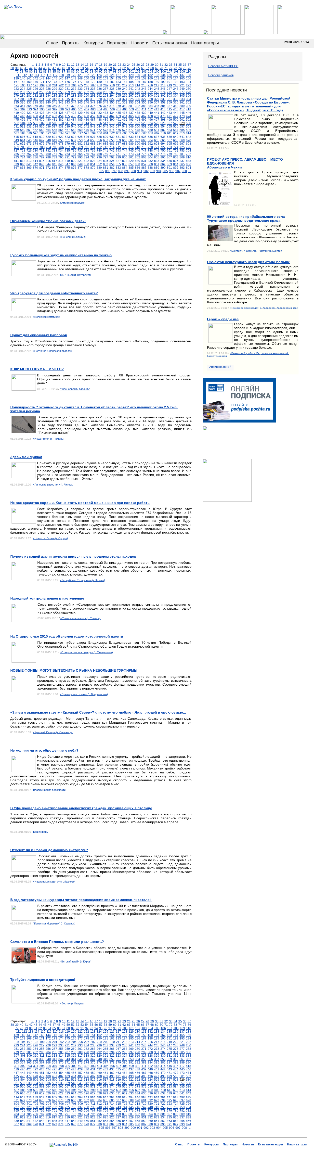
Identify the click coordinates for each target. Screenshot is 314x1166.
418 (188, 109)
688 (124, 143)
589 (29, 133)
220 (175, 85)
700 (23, 147)
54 (87, 68)
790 (61, 157)
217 (156, 85)
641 (182, 137)
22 (119, 64)
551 (143, 126)
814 (35, 161)
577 (131, 130)
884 (124, 167)
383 (143, 106)
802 (137, 157)
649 (54, 140)
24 (129, 64)
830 (137, 161)
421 (29, 113)
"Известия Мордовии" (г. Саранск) (54, 923)
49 (63, 68)
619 (41, 137)
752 (175, 150)
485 (80, 119)
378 (112, 106)
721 (156, 147)
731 (41, 150)
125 (105, 75)
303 (169, 95)
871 (41, 167)
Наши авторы (205, 42)
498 (163, 119)
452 (48, 116)
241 (131, 88)
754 (188, 150)
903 (152, 171)
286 (61, 95)
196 (23, 85)
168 (22, 82)
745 (131, 150)
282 (35, 95)
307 (16, 99)
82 (40, 71)
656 (99, 140)
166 (188, 78)
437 (131, 113)
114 (36, 75)
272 (150, 92)
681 (80, 143)
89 (73, 71)
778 (163, 154)
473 (182, 116)
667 (169, 140)
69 (156, 68)
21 (115, 64)
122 (86, 75)
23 (124, 64)
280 (22, 95)
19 (105, 64)
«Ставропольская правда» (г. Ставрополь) (86, 652)
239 (118, 88)
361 (182, 102)
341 (54, 102)
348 (99, 102)
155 (118, 78)
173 (54, 82)
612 (175, 133)
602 (112, 133)
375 (92, 106)
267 (118, 92)
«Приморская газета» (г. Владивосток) (84, 694)
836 (175, 161)
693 (156, 143)
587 (16, 133)
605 (131, 133)
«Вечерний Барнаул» (73, 236)
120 (73, 75)
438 (137, 113)
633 (131, 137)
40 (21, 68)
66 (142, 68)
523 (143, 123)
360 (175, 102)
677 (54, 143)
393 (29, 109)
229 (54, 88)
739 (92, 150)
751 (169, 150)
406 (112, 109)
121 (80, 75)
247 (169, 88)
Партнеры (117, 42)
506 (35, 123)
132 (150, 75)
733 (54, 150)
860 (150, 164)
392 (23, 109)
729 (29, 150)
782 (188, 154)
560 (22, 130)
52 (77, 68)
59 (110, 68)
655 (92, 140)
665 (156, 140)
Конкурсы (93, 42)
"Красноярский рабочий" (75, 388)
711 (93, 147)
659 (118, 140)
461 (105, 116)
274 (163, 92)
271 (143, 92)
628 (99, 137)
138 (188, 75)
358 (163, 102)
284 (48, 95)
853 (105, 164)
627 (92, 137)
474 (188, 116)
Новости (139, 42)
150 (86, 78)
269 (131, 92)
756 (22, 154)
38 (12, 68)
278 (188, 92)
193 (182, 82)
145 (54, 78)
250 (188, 88)
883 (118, 167)
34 (175, 64)
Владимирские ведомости (49, 789)
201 (54, 85)
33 (170, 64)
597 (80, 133)
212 (124, 85)
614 (188, 133)
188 (150, 82)
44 (40, 68)
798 (112, 157)
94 (96, 71)
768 (99, 154)
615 (16, 137)
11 (68, 64)
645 (29, 140)
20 (110, 64)
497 (156, 119)
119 (67, 75)
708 (74, 147)
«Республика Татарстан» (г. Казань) (82, 580)
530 (188, 123)
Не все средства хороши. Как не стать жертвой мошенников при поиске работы (80, 503)
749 (156, 150)
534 (35, 126)
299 (143, 95)
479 (41, 119)
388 (175, 106)
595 (67, 133)
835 (169, 161)
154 (112, 78)
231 (67, 88)
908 (184, 171)
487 (92, 119)
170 (35, 82)
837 (182, 161)
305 (182, 95)
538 (61, 126)
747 (143, 150)
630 (112, 137)
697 (182, 143)
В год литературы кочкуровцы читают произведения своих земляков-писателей (81, 900)
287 (67, 95)
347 (92, 102)
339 (41, 102)
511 (67, 123)
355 (143, 102)
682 (86, 143)
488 (99, 119)
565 (54, 130)
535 (41, 126)
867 (16, 167)
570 (86, 130)
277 (182, 92)
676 (48, 143)
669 (182, 140)
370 (61, 106)
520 (124, 123)
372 (73, 106)
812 (22, 161)
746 (137, 150)
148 (73, 78)
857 (131, 164)
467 (143, 116)
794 (86, 157)
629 (105, 137)
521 (131, 123)
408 (125, 109)
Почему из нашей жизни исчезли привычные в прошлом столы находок (73, 556)
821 (80, 161)
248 (175, 88)
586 (188, 130)
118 (61, 75)
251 (16, 92)
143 (41, 78)
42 (31, 68)
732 (48, 150)
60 (115, 68)
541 (80, 126)
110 (188, 71)
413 (156, 109)
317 (80, 99)
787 (41, 157)
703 (42, 147)
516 (99, 123)
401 (80, 109)
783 (16, 157)
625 (80, 137)
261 (80, 92)
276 (175, 92)
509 (54, 123)
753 (182, 150)
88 (68, 71)
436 (124, 113)
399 (67, 109)
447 (16, 116)
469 (156, 116)
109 (182, 71)
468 (150, 116)
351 (118, 102)
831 (143, 161)
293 (105, 95)
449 (29, 116)
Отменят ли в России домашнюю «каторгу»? (49, 850)
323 (118, 99)
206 (86, 85)
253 (29, 92)
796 (99, 157)
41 (26, 68)
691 (143, 143)
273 (156, 92)
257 (54, 92)
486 (86, 119)
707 (67, 147)
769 (105, 154)
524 (150, 123)
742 (112, 150)
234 (86, 88)
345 (80, 102)
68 (152, 68)
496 (150, 119)
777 (156, 154)
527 (169, 123)
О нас (52, 42)
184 (124, 82)
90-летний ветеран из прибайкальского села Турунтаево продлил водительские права (246, 218)
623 (67, 137)
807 (169, 157)
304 (175, 95)
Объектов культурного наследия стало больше (248, 262)
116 (49, 75)
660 (124, 140)
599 (93, 133)
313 (54, 99)
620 (48, 137)
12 (73, 64)
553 (156, 126)
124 (99, 75)
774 (137, 154)
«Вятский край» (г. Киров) (76, 961)
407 (118, 109)
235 (92, 88)
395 (42, 109)
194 (188, 82)
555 (169, 126)
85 (54, 71)
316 (73, 99)
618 (35, 137)
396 (48, 109)
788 (48, 157)
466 (137, 116)
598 (86, 133)
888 (150, 167)
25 (133, 64)
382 (137, 106)
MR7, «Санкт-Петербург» (76, 274)
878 (86, 167)
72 (170, 68)
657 (105, 140)
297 (131, 95)
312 (48, 99)
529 (182, 123)
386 (163, 106)
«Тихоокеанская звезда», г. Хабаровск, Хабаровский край (264, 308)
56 (96, 68)
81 (35, 71)
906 (171, 171)
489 (105, 119)
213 (131, 85)
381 (131, 106)
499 (169, 119)
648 (48, 140)
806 (163, 157)
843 (41, 164)
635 (143, 137)
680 (73, 143)
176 (73, 82)
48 (59, 68)
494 (137, 119)
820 (73, 161)
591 (42, 133)
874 (61, 167)
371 (67, 106)
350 (112, 102)
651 (67, 140)
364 (22, 106)
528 (175, 123)
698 (188, 143)
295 (118, 95)
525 (156, 123)
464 (124, 116)
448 (22, 116)
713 (105, 147)
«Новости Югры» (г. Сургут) (50, 538)
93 (91, 71)
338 (35, 102)
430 (86, 113)
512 (73, 123)
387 (169, 106)
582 (163, 130)
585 (182, 130)
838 (188, 161)
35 (180, 64)
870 (35, 167)
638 (163, 137)
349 (105, 102)
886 (137, 167)
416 (175, 109)
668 (175, 140)
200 (48, 85)
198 (35, 85)
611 (169, 133)
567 (67, 130)
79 (26, 71)
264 (99, 92)
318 (86, 99)
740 (99, 150)
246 (163, 88)
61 (119, 68)
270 (137, 92)
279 (16, 95)
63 (129, 68)
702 (35, 147)
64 (133, 68)
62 (124, 68)
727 (16, 150)
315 (67, 99)
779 (169, 154)
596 (74, 133)
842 (35, 164)
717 (131, 147)
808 (175, 157)
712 (99, 147)
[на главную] (13, 6)
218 (163, 85)
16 (91, 64)
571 (92, 130)
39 (17, 68)
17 (96, 64)
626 (86, 137)
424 (48, 113)
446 (188, 113)
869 (29, 167)
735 (67, 150)
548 (124, 126)
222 (188, 85)
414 (163, 109)
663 (143, 140)
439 (143, 113)
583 (169, 130)
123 (92, 75)
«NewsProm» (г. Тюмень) (48, 438)
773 (131, 154)
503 (16, 123)
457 (80, 116)
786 (35, 157)
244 (150, 88)
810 (188, 157)
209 (105, 85)
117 (55, 75)
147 (67, 78)
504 (23, 123)
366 (35, 106)
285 (54, 95)
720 (150, 147)
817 (54, 161)
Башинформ (41, 831)
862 (163, 164)
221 (182, 85)
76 (189, 68)
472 (175, 116)
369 (54, 106)
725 (182, 147)
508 (48, 123)
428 (73, 113)
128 (124, 75)
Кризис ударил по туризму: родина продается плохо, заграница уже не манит (78, 179)
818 (61, 161)
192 (175, 82)
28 (147, 64)
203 (67, 85)
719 (143, 147)
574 (112, 130)
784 (22, 157)
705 (54, 147)
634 (137, 137)
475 (16, 119)
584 (175, 130)
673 (29, 143)
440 (150, 113)
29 (152, 64)
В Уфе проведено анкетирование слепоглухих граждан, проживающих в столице (81, 808)
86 (59, 71)
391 (16, 109)
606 (137, 133)
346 (86, 102)
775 (143, 154)
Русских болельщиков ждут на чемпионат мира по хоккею (61, 255)
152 (99, 78)
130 (137, 75)
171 (41, 82)
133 (156, 75)
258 (61, 92)
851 (92, 164)
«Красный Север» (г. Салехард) (53, 732)
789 (54, 157)
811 (16, 161)
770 (112, 154)
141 (29, 78)
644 (22, 140)
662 (137, 140)
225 (29, 88)
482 (61, 119)
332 (175, 99)
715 (118, 147)
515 (92, 123)
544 (99, 126)
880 (99, 167)
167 (16, 82)
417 (182, 109)
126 (112, 75)
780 (175, 154)
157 (131, 78)
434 (112, 113)
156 (124, 78)
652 (73, 140)
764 (73, 154)
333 (182, 99)
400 (74, 109)
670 (188, 140)
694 (163, 143)
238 (112, 88)
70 (161, 68)
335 (16, 102)
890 (163, 167)
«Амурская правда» (72, 202)
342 (61, 102)
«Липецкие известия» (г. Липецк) (53, 484)
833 (156, 161)
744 (124, 150)
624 (73, 137)
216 (150, 85)
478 (35, 119)
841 (29, 164)
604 (125, 133)
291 (92, 95)
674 (35, 143)
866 (188, 164)
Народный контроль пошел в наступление (47, 598)
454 (61, 116)
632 (124, 137)
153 (105, 78)
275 (169, 92)
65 (138, 68)
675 (41, 143)
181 (105, 82)
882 (112, 167)
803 (143, 157)
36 (184, 64)
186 (137, 82)
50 (68, 68)
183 (118, 82)
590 (35, 133)
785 (29, 157)
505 (29, 123)
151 (92, 78)
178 (86, 82)
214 (137, 85)
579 (143, 130)
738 (86, 150)
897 (114, 171)
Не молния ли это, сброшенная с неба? (44, 750)
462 (112, 116)
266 (112, 92)
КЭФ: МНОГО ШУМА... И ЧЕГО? (37, 369)
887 (143, 167)
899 (127, 171)
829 (131, 161)
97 (110, 71)
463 (118, 116)
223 (16, 88)
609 (156, 133)
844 (48, 164)
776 (150, 154)
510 (61, 123)
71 (166, 68)
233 (80, 88)
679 (67, 143)
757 (29, 154)
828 (124, 161)
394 (35, 109)
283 (41, 95)
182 (112, 82)
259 (67, 92)
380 (124, 106)
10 (63, 64)
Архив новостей (220, 367)
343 (67, 102)
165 (182, 78)
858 (137, 164)
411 (144, 109)
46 (49, 68)
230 (61, 88)
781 (182, 154)
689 (131, 143)
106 (163, 71)
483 (67, 119)
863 (169, 164)
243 (143, 88)
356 (150, 102)
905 (165, 171)
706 (61, 147)
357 (156, 102)
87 (63, 71)
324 (124, 99)
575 (118, 130)
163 (169, 78)
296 (124, 95)
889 (156, 167)
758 (35, 154)
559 (16, 130)
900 (133, 171)
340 (48, 102)
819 (67, 161)
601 (105, 133)
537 (54, 126)
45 (45, 68)
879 (92, 167)
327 (143, 99)
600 (99, 133)
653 (80, 140)
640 (175, 137)
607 (144, 133)
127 (118, 75)
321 (105, 99)
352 (124, 102)
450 (35, 116)
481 (54, 119)
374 (86, 106)
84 (49, 71)
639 (169, 137)
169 (29, 82)
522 (137, 123)
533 (29, 126)
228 (48, 88)
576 (124, 130)
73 (175, 68)
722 (163, 147)
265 (105, 92)
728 (22, 150)
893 (182, 167)
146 (61, 78)
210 (112, 85)
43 (35, 68)
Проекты (70, 42)
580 (150, 130)
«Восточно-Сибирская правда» (52, 350)
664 (150, 140)
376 (99, 106)
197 (29, 85)
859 (143, 164)
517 (105, 123)
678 (61, 143)
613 (182, 133)
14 (82, 64)
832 (150, 161)
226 (35, 88)
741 (105, 150)
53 (82, 68)
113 (30, 75)
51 (73, 68)
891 (169, 167)
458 (86, 116)
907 (178, 171)
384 (150, 106)
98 (115, 71)
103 (144, 71)
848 (73, 164)
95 (101, 71)
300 (150, 95)
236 (99, 88)
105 (156, 71)
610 (163, 133)
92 (87, 71)
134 (163, 75)
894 (188, 167)
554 (163, 126)
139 (16, 78)
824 (99, 161)
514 (86, 123)
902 (146, 171)
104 (150, 71)
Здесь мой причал (26, 457)
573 (105, 130)
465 (131, 116)
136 (175, 75)
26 (138, 64)
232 (73, 88)
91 (82, 71)
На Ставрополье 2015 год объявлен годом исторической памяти (66, 636)
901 (139, 171)
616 (22, 137)
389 (182, 106)
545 (105, 126)
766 (86, 154)
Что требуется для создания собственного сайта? (54, 293)
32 (166, 64)
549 (131, 126)
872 (48, 167)
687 (118, 143)
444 (175, 113)
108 (176, 71)
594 (61, 133)
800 (124, 157)
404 (99, 109)
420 (22, 113)
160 (150, 78)
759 (41, 154)
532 (22, 126)
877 (80, 167)
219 (169, 85)
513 (80, 123)
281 (29, 95)
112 (24, 75)
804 (150, 157)
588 (23, 133)
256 (48, 92)
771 (118, 154)
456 (73, 116)
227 (41, 88)
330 (163, 99)
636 (150, 137)
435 (118, 113)
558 (188, 126)
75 (184, 68)
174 (61, 82)
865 (182, 164)
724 (175, 147)
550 (137, 126)
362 (188, 102)
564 (48, 130)
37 (189, 64)
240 (124, 88)
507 (42, 123)
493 (131, 119)
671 (16, 143)
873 (54, 167)
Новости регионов (221, 75)
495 (143, 119)
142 (35, 78)
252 (22, 92)
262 (86, 92)
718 (137, 147)
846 (61, 164)
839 (16, 164)
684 (99, 143)
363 (16, 106)
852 (99, 164)
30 (156, 64)
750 (163, 150)
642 (188, 137)
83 (45, 71)
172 (48, 82)
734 (61, 150)
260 (73, 92)
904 (158, 171)
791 (67, 157)
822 (86, 161)
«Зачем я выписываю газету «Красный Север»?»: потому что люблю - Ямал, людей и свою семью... (98, 712)
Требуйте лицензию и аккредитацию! (42, 980)
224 (22, 88)
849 (80, 164)
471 (169, 116)
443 (169, 113)
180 (99, 82)
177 (80, 82)
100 (125, 71)
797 (105, 157)
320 (99, 99)
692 (150, 143)
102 (137, 71)
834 (163, 161)
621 (54, 137)
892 (175, 167)
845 (54, 164)
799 (118, 157)
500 (175, 119)
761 (54, 154)
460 (99, 116)
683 (92, 143)
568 (73, 130)
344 (73, 102)
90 (77, 71)
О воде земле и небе (149, 1151)
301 (156, 95)
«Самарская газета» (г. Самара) (80, 618)
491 (118, 119)
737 (80, 150)
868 (22, 167)
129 (131, 75)
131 (143, 75)
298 (137, 95)
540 (73, 126)
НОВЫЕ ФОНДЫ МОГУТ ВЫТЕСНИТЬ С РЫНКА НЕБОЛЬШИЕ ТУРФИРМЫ (73, 670)
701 (29, 147)
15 (87, 64)
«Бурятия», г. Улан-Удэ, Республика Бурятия (256, 250)
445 (182, 113)
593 (54, 133)
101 (131, 71)
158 (137, 78)
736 (73, 150)
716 (124, 147)
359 (169, 102)
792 (73, 157)
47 (54, 68)
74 (180, 68)
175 (67, 82)
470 (163, 116)
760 (48, 154)
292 (99, 95)
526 (163, 123)
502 (188, 119)
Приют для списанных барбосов (38, 335)
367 (41, 106)
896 (107, 171)
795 (92, 157)
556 (175, 126)
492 (124, 119)
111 (18, 75)
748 (150, 150)
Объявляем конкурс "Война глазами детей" (48, 221)
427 (67, 113)
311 (41, 99)
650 (61, 140)
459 (92, 116)
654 (86, 140)
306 (188, 95)
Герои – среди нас (223, 319)
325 (131, 99)
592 (48, 133)
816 (48, 161)
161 (156, 78)
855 (118, 164)
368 (48, 106)
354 (137, 102)
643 (16, 140)
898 (120, 171)
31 (161, 64)
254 (35, 92)
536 (48, 126)
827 (118, 161)
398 (61, 109)
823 (92, 161)
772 (124, 154)
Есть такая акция (169, 42)
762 (61, 154)
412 (150, 109)
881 (105, 167)
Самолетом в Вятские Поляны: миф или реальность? (57, 942)
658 (112, 140)
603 (118, 133)
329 (156, 99)
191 (169, 82)
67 (147, 68)
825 (105, 161)
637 (156, 137)
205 (80, 85)
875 (67, 167)
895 (101, 171)
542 (86, 126)
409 (131, 109)
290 (86, 95)
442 (163, 113)
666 (163, 140)
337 (29, 102)
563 (41, 130)
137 (182, 75)
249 (182, 88)
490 (112, 119)
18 (101, 64)
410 (137, 109)
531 (16, 126)
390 (188, 106)
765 (80, 154)
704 (48, 147)
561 (29, 130)
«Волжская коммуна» (46, 316)
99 (119, 71)
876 (73, 167)
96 (105, 71)
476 (22, 119)
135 (169, 75)
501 (182, 119)
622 (61, 137)
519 (118, 123)
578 (137, 130)
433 (105, 113)
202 (61, 85)
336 (22, 102)
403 (93, 109)
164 (175, 78)
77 (17, 71)
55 (91, 68)
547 (118, 126)
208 (99, 85)
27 (142, 64)
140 (22, 78)
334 (188, 99)
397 (54, 109)
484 (73, 119)
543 (92, 126)
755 (16, 154)
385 (156, 106)
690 (137, 143)
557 (182, 126)
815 (41, 161)
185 (131, 82)
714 (112, 147)
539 (67, 126)
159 (143, 78)
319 (92, 99)
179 (92, 82)
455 (67, 116)
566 (61, 130)
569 (80, 130)
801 (131, 157)
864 (175, 164)
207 (93, 85)
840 (22, 164)
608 (150, 133)
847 (67, 164)
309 (29, 99)
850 (86, 164)
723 (169, 147)
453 (54, 116)
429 (80, 113)
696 (175, 143)
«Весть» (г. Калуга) (72, 1003)
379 (118, 106)
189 (156, 82)
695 (169, 143)
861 (156, 164)
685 (105, 143)
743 (118, 150)
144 (48, 78)
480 (48, 119)
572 (99, 130)
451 (41, 116)
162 (163, 78)
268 (124, 92)
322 (112, 99)
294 (112, 95)
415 (169, 109)
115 (42, 75)
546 (112, 126)
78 (21, 71)
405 (105, 109)
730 (35, 150)
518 (112, 123)
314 (61, 99)
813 (29, 161)
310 (35, 99)
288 (73, 95)
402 (86, 109)
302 (163, 95)
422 (35, 113)
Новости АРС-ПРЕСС (223, 66)
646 (35, 140)
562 (35, 130)
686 (112, 143)
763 (67, 154)
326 (137, 99)
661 (131, 140)
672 (22, 143)
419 (16, 113)
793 (80, 157)
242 (137, 88)
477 (29, 119)
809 (182, 157)
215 (143, 85)
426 (61, 113)
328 (150, 99)
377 (105, 106)
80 (31, 71)
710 (86, 147)
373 (80, 106)
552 (150, 126)
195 (16, 85)
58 (105, 68)
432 (99, 113)
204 (74, 85)
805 (156, 157)
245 (156, 88)
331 (169, 99)
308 (23, 99)
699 (16, 147)
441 (156, 113)
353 (131, 102)
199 (42, 85)
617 (29, 137)
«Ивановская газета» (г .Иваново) (54, 881)
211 (118, 85)
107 (169, 71)
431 (92, 113)
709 (80, 147)
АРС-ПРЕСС (125, 1151)
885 (131, 167)
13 (77, 64)
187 (143, 82)
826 (112, 161)
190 (163, 82)
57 (101, 68)
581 (156, 130)
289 (80, 95)
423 (41, 113)
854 (112, 164)
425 (54, 113)
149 (80, 78)
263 (92, 92)
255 (41, 92)
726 (188, 147)
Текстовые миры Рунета (181, 1151)
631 (118, 137)
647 (41, 140)
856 (124, 164)
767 (92, 154)
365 (29, 106)
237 (105, 88)
